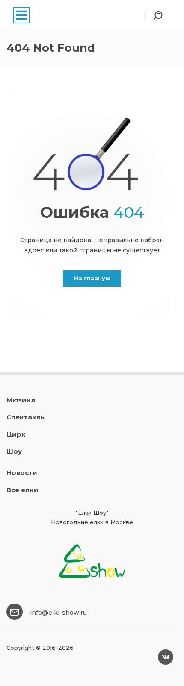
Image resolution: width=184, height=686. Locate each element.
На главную (92, 278)
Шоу (14, 451)
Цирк (16, 434)
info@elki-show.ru (58, 612)
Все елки (22, 490)
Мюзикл (20, 400)
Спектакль (25, 417)
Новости (21, 473)
